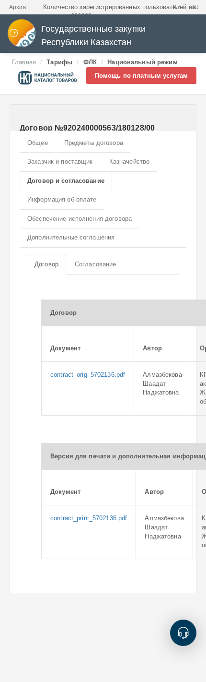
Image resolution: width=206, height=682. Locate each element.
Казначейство (129, 161)
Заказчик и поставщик (60, 161)
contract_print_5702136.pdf (88, 518)
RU (194, 7)
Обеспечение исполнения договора (79, 218)
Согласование (95, 264)
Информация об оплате (62, 199)
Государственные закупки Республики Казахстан (93, 35)
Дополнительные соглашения (70, 237)
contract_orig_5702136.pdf (87, 374)
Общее (37, 142)
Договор (46, 264)
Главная (24, 62)
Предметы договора (93, 142)
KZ (176, 7)
